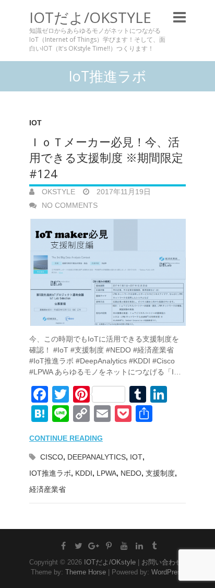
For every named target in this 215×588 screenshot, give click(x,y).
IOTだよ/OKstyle (90, 17)
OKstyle (57, 191)
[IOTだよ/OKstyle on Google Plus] (94, 545)
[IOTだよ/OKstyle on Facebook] (63, 545)
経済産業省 (47, 489)
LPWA (106, 473)
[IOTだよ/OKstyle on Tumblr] (154, 545)
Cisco (51, 457)
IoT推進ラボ (50, 473)
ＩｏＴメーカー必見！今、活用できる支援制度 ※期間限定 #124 (106, 158)
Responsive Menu (179, 16)
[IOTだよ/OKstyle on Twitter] (79, 545)
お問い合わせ (161, 562)
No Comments (70, 205)
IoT (35, 123)
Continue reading (66, 438)
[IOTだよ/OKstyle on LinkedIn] (139, 545)
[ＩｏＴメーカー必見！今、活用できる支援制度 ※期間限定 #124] (107, 272)
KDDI (83, 473)
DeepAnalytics (96, 457)
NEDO (131, 473)
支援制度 (160, 473)
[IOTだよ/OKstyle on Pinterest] (109, 545)
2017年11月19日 (122, 191)
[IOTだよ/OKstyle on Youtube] (124, 545)
